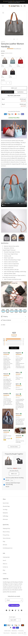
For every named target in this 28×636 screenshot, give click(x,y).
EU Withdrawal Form (7, 548)
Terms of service (6, 632)
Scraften (9, 630)
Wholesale (5, 519)
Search (4, 560)
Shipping (2, 53)
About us (5, 563)
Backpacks (5, 512)
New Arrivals (6, 503)
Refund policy (14, 630)
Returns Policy (6, 531)
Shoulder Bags (6, 506)
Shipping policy (14, 632)
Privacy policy (21, 630)
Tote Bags (5, 509)
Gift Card (5, 544)
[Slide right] (17, 39)
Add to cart (14, 473)
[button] (2, 6)
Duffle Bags (5, 516)
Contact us (5, 567)
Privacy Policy (6, 535)
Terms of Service (6, 538)
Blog (4, 570)
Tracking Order (6, 557)
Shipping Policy (6, 528)
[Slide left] (10, 39)
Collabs (4, 573)
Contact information (22, 632)
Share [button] (4, 324)
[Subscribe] (21, 600)
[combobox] (12, 480)
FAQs (4, 541)
